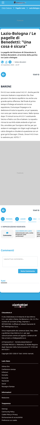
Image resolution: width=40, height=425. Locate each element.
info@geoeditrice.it (19, 338)
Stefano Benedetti (20, 62)
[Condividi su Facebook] (6, 61)
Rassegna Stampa (8, 386)
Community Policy (8, 412)
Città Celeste (7, 8)
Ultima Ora (5, 366)
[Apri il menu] (3, 2)
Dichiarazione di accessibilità (12, 417)
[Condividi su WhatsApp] (2, 61)
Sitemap (5, 409)
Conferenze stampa (9, 369)
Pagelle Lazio (20, 8)
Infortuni (5, 372)
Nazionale (5, 381)
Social (4, 384)
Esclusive (5, 378)
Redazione (5, 398)
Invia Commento (28, 271)
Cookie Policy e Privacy (10, 414)
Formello (5, 375)
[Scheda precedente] (3, 74)
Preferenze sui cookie (9, 420)
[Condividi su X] (10, 61)
